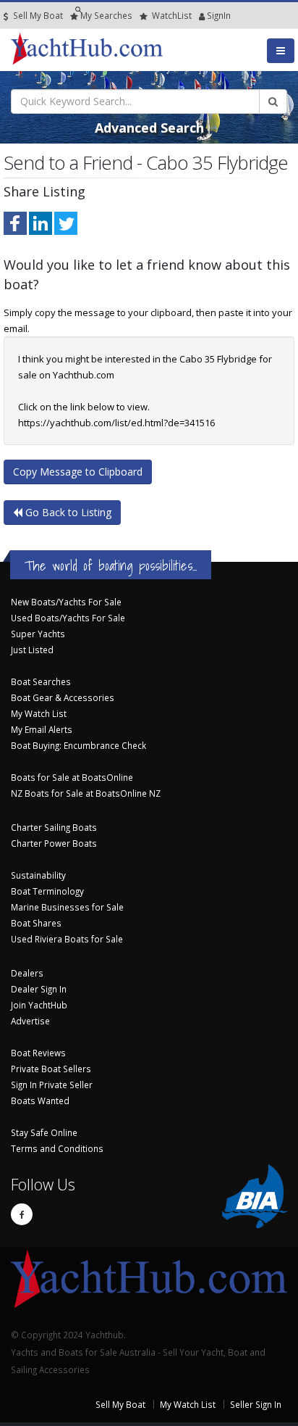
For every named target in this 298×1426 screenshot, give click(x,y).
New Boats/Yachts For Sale (66, 602)
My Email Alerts (41, 729)
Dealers (27, 973)
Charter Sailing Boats (54, 827)
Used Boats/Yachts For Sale (68, 617)
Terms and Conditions (57, 1148)
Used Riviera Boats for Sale (67, 939)
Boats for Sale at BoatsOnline (72, 777)
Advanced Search (149, 127)
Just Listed (32, 649)
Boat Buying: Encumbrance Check (78, 745)
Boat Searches (41, 681)
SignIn (200, 15)
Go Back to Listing (66, 512)
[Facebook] (22, 1214)
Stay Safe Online (44, 1132)
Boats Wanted (40, 1100)
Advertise (30, 1021)
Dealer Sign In (39, 989)
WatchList (172, 15)
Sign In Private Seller (52, 1084)
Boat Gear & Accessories (62, 697)
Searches (106, 15)
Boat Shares (36, 923)
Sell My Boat (37, 15)
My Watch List (39, 713)
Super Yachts (38, 633)
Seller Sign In (255, 1404)
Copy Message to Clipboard (77, 471)
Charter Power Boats (54, 843)
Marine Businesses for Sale (67, 907)
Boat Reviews (38, 1052)
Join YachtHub (39, 1005)
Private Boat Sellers (51, 1068)
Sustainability (38, 875)
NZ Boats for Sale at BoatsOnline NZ (86, 793)
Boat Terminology (47, 891)
